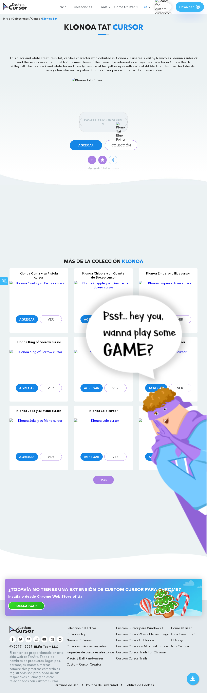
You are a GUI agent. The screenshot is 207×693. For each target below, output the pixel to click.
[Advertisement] (103, 47)
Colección (121, 145)
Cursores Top (76, 634)
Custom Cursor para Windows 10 (141, 628)
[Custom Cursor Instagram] (36, 639)
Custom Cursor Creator (84, 664)
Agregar (86, 145)
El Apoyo (177, 640)
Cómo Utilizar (124, 7)
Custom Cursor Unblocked (135, 640)
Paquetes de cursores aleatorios (90, 652)
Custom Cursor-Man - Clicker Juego (142, 634)
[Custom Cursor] (15, 7)
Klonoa (35, 18)
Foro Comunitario (184, 634)
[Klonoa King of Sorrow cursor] (39, 364)
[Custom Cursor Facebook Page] (13, 639)
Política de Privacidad (102, 685)
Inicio (63, 7)
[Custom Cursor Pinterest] (28, 639)
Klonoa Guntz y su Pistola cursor (39, 275)
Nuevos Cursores (79, 640)
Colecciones (83, 7)
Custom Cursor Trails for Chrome (141, 652)
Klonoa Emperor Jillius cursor (168, 273)
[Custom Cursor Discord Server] (52, 639)
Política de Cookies (140, 685)
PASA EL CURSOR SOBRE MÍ (103, 122)
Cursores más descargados (87, 646)
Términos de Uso (65, 685)
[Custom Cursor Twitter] (20, 639)
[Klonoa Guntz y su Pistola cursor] (39, 295)
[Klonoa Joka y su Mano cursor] (39, 433)
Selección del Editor (81, 628)
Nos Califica (180, 646)
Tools (103, 7)
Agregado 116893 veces (103, 167)
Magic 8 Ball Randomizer (85, 658)
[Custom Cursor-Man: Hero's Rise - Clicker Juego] (137, 553)
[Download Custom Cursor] (193, 679)
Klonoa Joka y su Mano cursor (38, 411)
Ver (51, 319)
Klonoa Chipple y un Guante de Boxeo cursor (103, 275)
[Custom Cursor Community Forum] (60, 639)
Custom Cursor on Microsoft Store (142, 646)
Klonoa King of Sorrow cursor (39, 342)
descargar (26, 606)
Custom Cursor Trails (131, 658)
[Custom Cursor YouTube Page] (44, 639)
